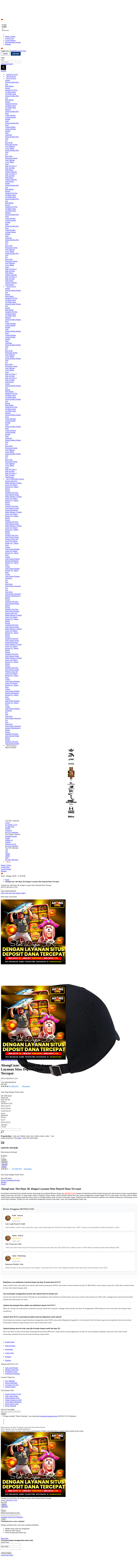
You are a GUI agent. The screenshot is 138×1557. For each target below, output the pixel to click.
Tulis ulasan (26, 1086)
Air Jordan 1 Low (11, 825)
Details (3, 1184)
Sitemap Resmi (10, 1387)
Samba (7, 838)
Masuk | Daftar (10, 36)
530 (6, 850)
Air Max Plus (9, 827)
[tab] (69, 71)
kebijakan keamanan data (48, 1416)
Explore (3, 71)
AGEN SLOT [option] (6, 1111)
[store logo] (17, 51)
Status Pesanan (10, 1346)
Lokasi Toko (9, 38)
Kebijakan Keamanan (12, 1373)
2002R (7, 854)
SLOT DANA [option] (6, 1108)
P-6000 (7, 828)
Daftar (16, 53)
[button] (5, 990)
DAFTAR (4, 1162)
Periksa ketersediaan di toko (10, 1180)
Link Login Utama (11, 1396)
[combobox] (11, 62)
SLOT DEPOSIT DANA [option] (4, 1115)
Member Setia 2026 (12, 1370)
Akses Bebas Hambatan (13, 1402)
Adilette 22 (9, 840)
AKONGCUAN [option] (6, 1103)
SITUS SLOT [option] (6, 1106)
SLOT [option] (3, 1120)
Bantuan (8, 44)
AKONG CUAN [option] (4, 1126)
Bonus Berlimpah (11, 1383)
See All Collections (11, 832)
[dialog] (69, 1514)
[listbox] (27, 1115)
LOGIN (4, 1160)
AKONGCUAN (70, 1193)
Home (7, 880)
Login (5, 53)
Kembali (8, 1357)
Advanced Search (7, 64)
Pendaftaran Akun (11, 1372)
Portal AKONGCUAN (13, 1394)
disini (19, 1138)
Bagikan (4, 1182)
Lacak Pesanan (10, 40)
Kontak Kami (9, 1342)
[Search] (3, 67)
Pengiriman (9, 1349)
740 (6, 852)
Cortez (7, 823)
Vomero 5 (8, 830)
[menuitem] (12, 74)
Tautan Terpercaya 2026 (13, 1400)
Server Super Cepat (11, 1404)
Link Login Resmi (11, 1368)
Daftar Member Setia (12, 1398)
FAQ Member (10, 1381)
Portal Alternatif (10, 1406)
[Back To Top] (2, 1509)
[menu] (69, 468)
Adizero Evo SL (10, 844)
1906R (7, 856)
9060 (7, 858)
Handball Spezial (11, 836)
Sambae (8, 842)
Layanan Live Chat (11, 1385)
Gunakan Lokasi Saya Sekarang (12, 1517)
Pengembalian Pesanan (13, 42)
